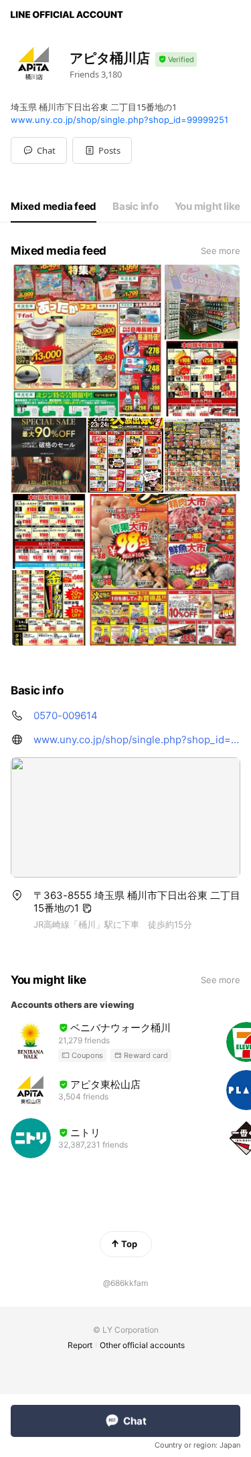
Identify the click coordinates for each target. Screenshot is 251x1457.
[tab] (53, 206)
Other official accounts (142, 1345)
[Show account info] (176, 60)
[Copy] (87, 908)
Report (80, 1345)
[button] (102, 150)
